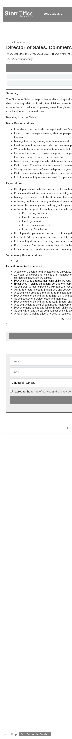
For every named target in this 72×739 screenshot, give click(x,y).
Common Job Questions (38, 734)
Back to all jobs (18, 42)
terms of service (41, 391)
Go (22, 734)
